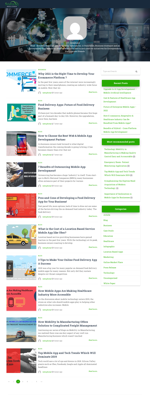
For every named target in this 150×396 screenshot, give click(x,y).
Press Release (109, 267)
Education (108, 236)
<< (9, 381)
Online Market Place (113, 262)
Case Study (108, 230)
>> (41, 381)
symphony (47, 93)
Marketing (108, 257)
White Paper (109, 283)
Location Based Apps (113, 252)
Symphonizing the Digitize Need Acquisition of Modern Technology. (119, 184)
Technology (109, 273)
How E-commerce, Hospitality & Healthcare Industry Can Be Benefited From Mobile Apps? (118, 119)
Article (106, 215)
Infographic (109, 246)
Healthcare (108, 241)
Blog (40, 101)
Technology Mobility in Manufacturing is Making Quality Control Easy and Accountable (120, 153)
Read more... (93, 92)
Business (42, 70)
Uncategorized (110, 278)
